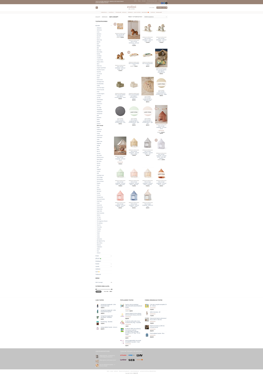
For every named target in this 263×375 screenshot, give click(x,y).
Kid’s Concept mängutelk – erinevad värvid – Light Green (120, 183)
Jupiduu (98, 123)
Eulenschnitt (100, 79)
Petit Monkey (100, 179)
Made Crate (99, 141)
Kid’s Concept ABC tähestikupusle (120, 35)
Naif (98, 167)
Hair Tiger (99, 107)
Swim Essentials (100, 213)
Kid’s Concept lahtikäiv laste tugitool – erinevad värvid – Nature (134, 96)
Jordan (98, 121)
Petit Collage (100, 177)
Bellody (98, 41)
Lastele (97, 266)
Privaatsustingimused (152, 1)
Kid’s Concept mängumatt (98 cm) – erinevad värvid (147, 99)
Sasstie (98, 193)
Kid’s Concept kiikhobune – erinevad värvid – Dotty (148, 40)
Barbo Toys (99, 40)
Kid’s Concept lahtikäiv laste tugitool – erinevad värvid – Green (120, 96)
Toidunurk (118, 12)
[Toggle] (111, 25)
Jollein (98, 119)
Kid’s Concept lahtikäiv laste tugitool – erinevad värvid (161, 71)
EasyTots (99, 71)
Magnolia (99, 143)
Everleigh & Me (100, 81)
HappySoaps (100, 111)
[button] (151, 7)
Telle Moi (99, 219)
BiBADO (98, 45)
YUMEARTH (99, 247)
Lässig (98, 133)
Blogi (139, 1)
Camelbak (99, 55)
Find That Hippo (100, 87)
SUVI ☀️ (98, 271)
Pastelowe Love (100, 175)
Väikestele (104, 12)
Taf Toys (99, 217)
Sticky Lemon (100, 207)
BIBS (98, 48)
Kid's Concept (100, 125)
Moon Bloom (100, 159)
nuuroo (98, 171)
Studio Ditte (99, 209)
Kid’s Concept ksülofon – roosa (134, 64)
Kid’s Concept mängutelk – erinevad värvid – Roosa (120, 205)
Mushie (98, 163)
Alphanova (99, 30)
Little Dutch (99, 137)
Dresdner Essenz (101, 69)
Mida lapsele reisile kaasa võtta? (108, 360)
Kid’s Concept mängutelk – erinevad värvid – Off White (148, 183)
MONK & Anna (100, 157)
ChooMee (99, 57)
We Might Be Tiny (101, 241)
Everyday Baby (100, 83)
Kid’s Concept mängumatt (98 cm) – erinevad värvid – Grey (120, 121)
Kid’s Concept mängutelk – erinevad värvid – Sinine (134, 205)
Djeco (98, 63)
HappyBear (99, 109)
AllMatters (99, 28)
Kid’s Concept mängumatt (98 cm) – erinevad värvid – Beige (161, 93)
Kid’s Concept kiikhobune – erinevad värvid (134, 43)
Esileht (98, 17)
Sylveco (98, 215)
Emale (97, 256)
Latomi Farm (100, 135)
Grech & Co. (99, 103)
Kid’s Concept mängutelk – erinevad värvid (161, 127)
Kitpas (98, 127)
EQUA (98, 77)
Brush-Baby (99, 51)
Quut (98, 187)
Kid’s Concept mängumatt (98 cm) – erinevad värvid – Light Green (134, 121)
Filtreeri (98, 291)
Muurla (98, 165)
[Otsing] (97, 8)
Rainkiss (99, 189)
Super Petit (99, 211)
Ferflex (98, 85)
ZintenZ (98, 252)
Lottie (98, 139)
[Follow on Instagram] (164, 3)
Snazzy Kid (99, 205)
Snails (98, 203)
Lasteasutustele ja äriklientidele (153, 3)
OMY (98, 173)
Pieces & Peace (100, 181)
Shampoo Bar (100, 197)
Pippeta (98, 183)
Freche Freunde (100, 89)
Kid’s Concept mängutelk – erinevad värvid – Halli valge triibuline (161, 156)
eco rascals (99, 73)
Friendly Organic (100, 93)
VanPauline (99, 239)
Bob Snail (99, 50)
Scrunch (99, 195)
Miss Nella (99, 155)
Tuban (98, 233)
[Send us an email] (166, 3)
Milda (98, 149)
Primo (98, 185)
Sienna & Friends (101, 199)
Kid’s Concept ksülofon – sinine (147, 64)
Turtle (98, 235)
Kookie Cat (99, 129)
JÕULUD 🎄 (98, 258)
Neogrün (99, 169)
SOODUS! (153, 12)
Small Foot (99, 201)
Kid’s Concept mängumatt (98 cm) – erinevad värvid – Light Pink (147, 121)
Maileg (98, 145)
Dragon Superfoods (101, 67)
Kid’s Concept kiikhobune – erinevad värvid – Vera (120, 68)
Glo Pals (98, 97)
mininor (98, 153)
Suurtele (111, 12)
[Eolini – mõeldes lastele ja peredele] (131, 7)
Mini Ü (98, 151)
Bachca (98, 38)
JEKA (98, 115)
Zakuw (98, 249)
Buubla (98, 53)
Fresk (98, 91)
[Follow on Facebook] (162, 3)
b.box (98, 32)
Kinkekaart (159, 12)
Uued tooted (137, 12)
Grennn (98, 105)
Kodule (124, 12)
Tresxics (99, 231)
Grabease (99, 101)
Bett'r (98, 43)
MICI (98, 147)
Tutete (98, 237)
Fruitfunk (99, 95)
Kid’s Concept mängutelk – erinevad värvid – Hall (148, 153)
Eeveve (98, 75)
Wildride (99, 245)
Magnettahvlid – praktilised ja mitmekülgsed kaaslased (107, 356)
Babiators (99, 34)
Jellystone (99, 117)
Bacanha (99, 36)
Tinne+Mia (99, 227)
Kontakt (144, 1)
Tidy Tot (98, 225)
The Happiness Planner (102, 221)
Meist (135, 1)
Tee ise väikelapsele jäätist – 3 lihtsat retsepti (107, 365)
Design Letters (100, 61)
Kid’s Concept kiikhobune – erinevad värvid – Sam (161, 40)
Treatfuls (99, 229)
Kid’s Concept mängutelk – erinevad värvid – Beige (134, 153)
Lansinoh (99, 131)
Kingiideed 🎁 (145, 12)
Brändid (130, 12)
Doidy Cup (99, 65)
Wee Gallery (99, 243)
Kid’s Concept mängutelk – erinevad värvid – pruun (161, 183)
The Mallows (100, 223)
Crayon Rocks (100, 59)
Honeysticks (99, 113)
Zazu (98, 251)
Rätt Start (99, 191)
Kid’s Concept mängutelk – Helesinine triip (147, 205)
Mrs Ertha (99, 161)
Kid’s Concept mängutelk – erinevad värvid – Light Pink (134, 183)
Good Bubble (100, 99)
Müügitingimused (162, 1)
